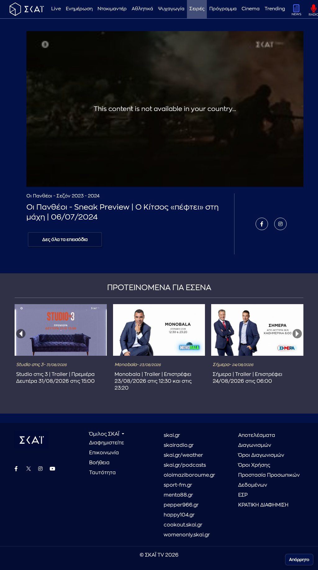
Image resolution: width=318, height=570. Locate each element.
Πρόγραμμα (223, 9)
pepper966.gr (181, 505)
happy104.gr (179, 514)
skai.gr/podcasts (185, 465)
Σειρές (196, 9)
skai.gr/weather (183, 455)
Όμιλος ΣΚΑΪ (104, 434)
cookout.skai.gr (183, 524)
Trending (275, 9)
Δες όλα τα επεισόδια (65, 239)
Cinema (251, 9)
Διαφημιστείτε (106, 442)
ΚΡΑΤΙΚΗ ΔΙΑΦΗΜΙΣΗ (263, 505)
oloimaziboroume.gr (189, 475)
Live (56, 9)
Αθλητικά (142, 9)
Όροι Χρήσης (254, 465)
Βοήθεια (99, 462)
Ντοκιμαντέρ (112, 9)
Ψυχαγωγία (171, 9)
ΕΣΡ (243, 495)
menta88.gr (178, 495)
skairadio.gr (179, 445)
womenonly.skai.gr (187, 534)
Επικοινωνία (104, 452)
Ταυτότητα (102, 472)
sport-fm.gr (178, 485)
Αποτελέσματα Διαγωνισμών (256, 440)
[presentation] (20, 333)
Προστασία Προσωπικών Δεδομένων (269, 480)
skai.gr (172, 435)
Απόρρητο (299, 560)
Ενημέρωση (79, 9)
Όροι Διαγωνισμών (261, 455)
